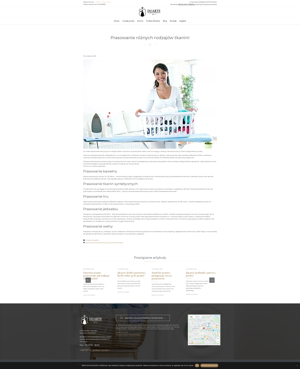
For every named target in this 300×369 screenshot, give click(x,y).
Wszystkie (95, 240)
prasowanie (89, 243)
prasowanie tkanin (116, 243)
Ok (197, 365)
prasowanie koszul (102, 243)
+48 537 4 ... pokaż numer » (102, 2)
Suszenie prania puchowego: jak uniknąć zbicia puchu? (96, 276)
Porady (88, 240)
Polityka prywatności (209, 365)
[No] (297, 365)
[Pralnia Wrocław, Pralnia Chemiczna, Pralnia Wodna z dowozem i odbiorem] (150, 12)
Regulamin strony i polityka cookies (128, 334)
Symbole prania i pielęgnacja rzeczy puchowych (162, 276)
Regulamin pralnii (122, 332)
